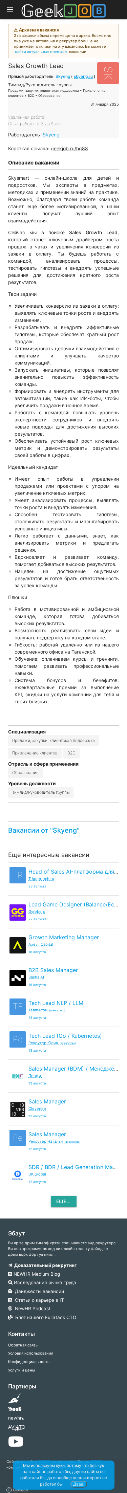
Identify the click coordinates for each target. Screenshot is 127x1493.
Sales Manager (47, 1101)
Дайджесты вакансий (38, 1291)
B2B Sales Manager (53, 970)
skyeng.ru (83, 76)
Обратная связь (23, 1345)
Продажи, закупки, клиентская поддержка (53, 740)
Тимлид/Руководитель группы (40, 792)
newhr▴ (16, 1418)
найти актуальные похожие (41, 51)
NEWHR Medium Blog (36, 1274)
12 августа (37, 1149)
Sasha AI (36, 977)
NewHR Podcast (31, 1308)
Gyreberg (36, 911)
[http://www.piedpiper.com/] (14, 1400)
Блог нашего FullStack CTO (44, 1317)
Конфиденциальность (28, 1361)
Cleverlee (37, 1108)
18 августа (37, 952)
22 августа (37, 919)
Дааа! (78, 1484)
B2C (71, 752)
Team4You (46, 1010)
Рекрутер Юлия (52, 1042)
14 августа (37, 1017)
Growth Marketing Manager (63, 937)
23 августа (37, 886)
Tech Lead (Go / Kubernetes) (65, 1035)
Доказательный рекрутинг (44, 1265)
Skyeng (63, 76)
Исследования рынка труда (44, 1282)
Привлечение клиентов (35, 752)
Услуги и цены (21, 1370)
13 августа (37, 1050)
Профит (35, 1075)
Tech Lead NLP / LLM (55, 1003)
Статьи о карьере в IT (38, 1300)
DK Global (37, 1174)
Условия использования (30, 1353)
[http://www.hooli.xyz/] (14, 1411)
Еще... (63, 1201)
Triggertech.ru (41, 878)
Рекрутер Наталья (54, 1141)
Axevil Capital (40, 944)
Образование (25, 772)
